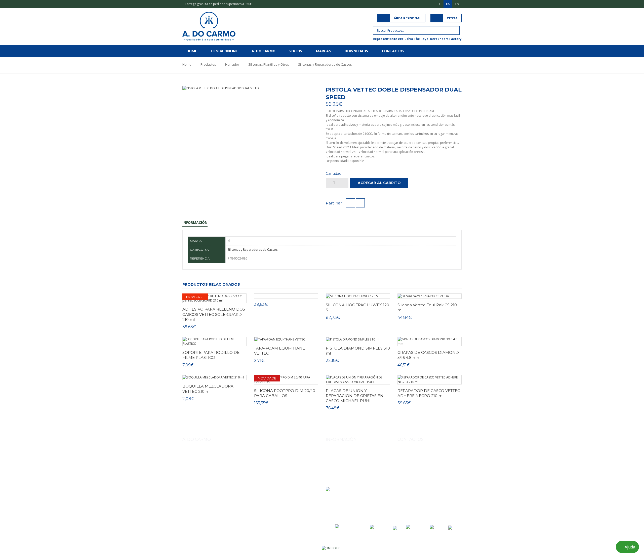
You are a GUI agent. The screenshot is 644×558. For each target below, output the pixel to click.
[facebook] (350, 203)
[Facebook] (413, 501)
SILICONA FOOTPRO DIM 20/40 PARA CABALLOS (284, 393)
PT (438, 4)
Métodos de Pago (338, 460)
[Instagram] (402, 501)
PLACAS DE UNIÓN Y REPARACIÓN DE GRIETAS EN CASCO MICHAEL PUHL (354, 395)
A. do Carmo (263, 51)
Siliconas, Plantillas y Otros (268, 64)
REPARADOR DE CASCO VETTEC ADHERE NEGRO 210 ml (428, 393)
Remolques (262, 481)
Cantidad (333, 173)
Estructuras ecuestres (235, 481)
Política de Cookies (339, 482)
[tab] (295, 88)
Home (191, 51)
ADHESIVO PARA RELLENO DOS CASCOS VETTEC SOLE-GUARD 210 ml (213, 314)
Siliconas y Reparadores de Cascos (325, 64)
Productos (208, 64)
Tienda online (224, 51)
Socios (295, 51)
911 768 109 (431, 465)
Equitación (208, 481)
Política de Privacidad (341, 475)
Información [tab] (195, 222)
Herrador (232, 64)
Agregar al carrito (379, 183)
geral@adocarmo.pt (417, 488)
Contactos (393, 51)
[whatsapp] (360, 203)
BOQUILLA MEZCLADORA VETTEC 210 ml (207, 389)
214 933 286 (438, 477)
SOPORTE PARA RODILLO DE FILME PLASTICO (210, 355)
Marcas (323, 51)
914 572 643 (411, 465)
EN (457, 4)
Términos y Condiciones (343, 467)
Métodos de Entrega (340, 453)
